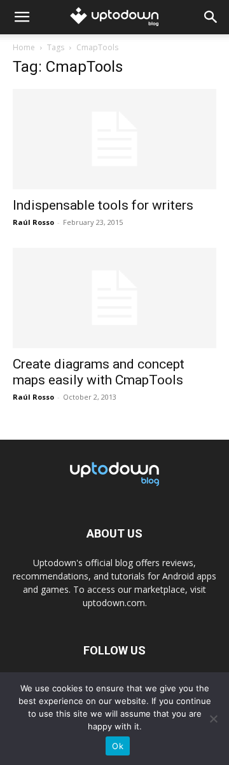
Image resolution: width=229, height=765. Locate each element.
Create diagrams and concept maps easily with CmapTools (98, 372)
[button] (21, 17)
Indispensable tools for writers (103, 205)
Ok (117, 746)
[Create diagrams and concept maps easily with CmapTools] (114, 298)
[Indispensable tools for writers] (114, 139)
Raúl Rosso (33, 222)
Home (24, 47)
